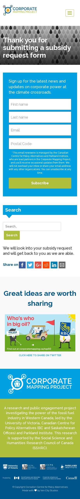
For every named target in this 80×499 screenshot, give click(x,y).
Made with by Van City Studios (40, 490)
